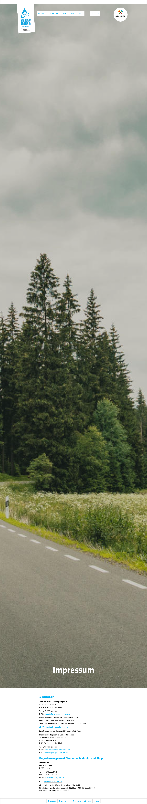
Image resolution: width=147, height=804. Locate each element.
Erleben (41, 13)
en (92, 13)
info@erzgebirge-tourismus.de (57, 749)
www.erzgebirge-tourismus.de (56, 752)
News (73, 13)
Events (64, 13)
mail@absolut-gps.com (54, 777)
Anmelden (65, 801)
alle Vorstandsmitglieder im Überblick (54, 727)
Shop (81, 13)
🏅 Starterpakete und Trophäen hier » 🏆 (73, 2)
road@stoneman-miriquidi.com (57, 714)
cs (98, 13)
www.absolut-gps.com (53, 781)
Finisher (78, 801)
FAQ (97, 801)
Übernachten (53, 13)
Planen (53, 801)
